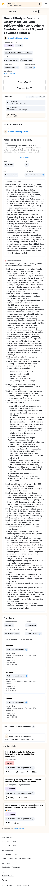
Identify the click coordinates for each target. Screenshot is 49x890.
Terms (4, 880)
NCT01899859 (9, 74)
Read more (24, 157)
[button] (18, 53)
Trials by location (9, 845)
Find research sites (9, 854)
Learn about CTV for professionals (16, 858)
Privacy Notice (8, 876)
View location (23, 88)
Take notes (23, 82)
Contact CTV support (11, 867)
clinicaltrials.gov (19, 829)
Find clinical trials (9, 841)
